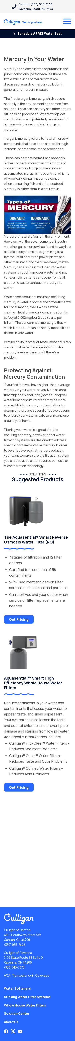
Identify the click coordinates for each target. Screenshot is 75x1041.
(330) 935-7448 (14, 945)
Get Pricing (19, 619)
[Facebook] (6, 1031)
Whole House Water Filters (25, 1005)
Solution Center (16, 1013)
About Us (11, 1022)
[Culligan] (23, 22)
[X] (13, 1031)
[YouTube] (20, 1031)
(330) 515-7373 (14, 967)
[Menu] (67, 21)
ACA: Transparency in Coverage (26, 975)
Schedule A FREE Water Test (39, 33)
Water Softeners (17, 988)
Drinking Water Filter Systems (27, 997)
